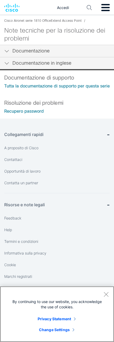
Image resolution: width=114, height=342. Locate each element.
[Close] (106, 294)
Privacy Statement (54, 319)
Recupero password (24, 111)
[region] (57, 314)
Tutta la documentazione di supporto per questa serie (57, 86)
